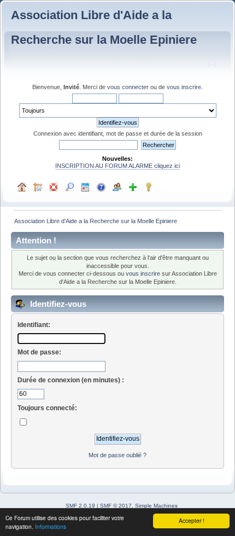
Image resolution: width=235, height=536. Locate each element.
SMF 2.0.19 (80, 506)
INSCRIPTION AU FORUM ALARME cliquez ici (117, 165)
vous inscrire (184, 87)
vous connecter (128, 87)
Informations (50, 526)
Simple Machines (156, 506)
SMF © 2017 (116, 506)
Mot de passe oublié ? (117, 455)
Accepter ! (191, 520)
